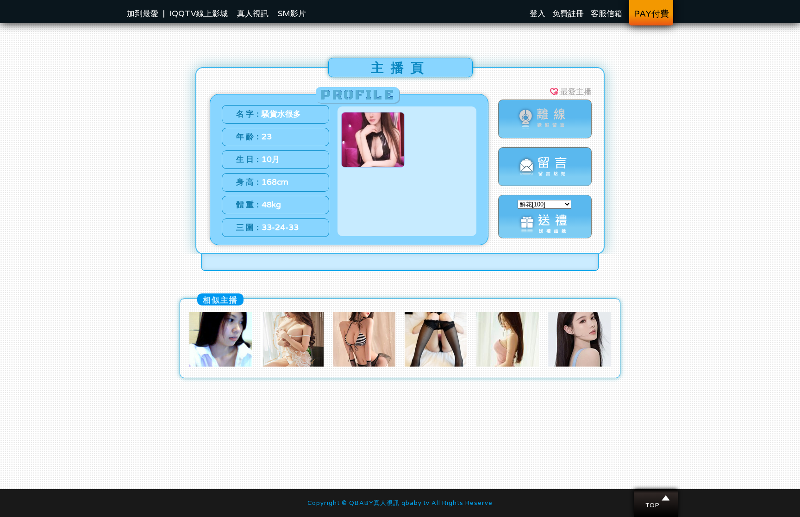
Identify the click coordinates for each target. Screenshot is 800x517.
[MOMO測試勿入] (220, 364)
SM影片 (292, 14)
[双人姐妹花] (579, 364)
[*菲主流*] (436, 364)
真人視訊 (253, 14)
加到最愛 (142, 14)
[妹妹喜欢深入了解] (507, 364)
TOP (656, 498)
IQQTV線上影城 (198, 14)
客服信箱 (606, 14)
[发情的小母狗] (292, 364)
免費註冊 (568, 14)
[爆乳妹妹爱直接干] (364, 364)
